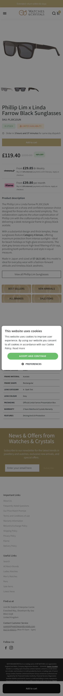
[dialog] (31, 348)
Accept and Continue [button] (32, 356)
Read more (19, 348)
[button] (31, 364)
